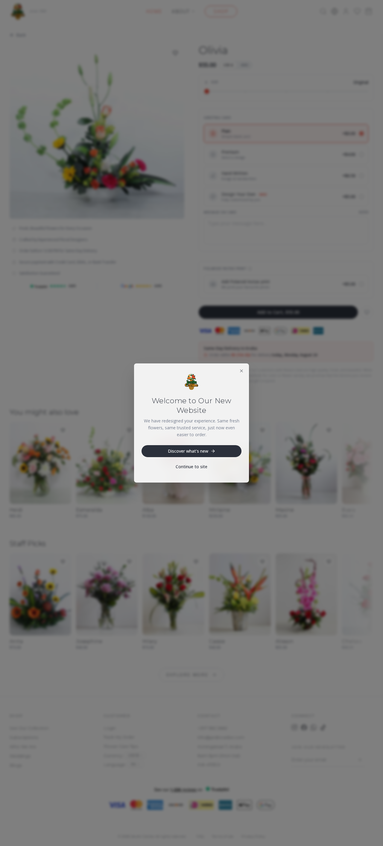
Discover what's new (188, 451)
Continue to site (191, 466)
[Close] (241, 371)
